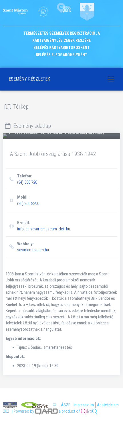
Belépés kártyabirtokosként (61, 47)
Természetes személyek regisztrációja (61, 33)
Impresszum (84, 405)
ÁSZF (65, 405)
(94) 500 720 (27, 179)
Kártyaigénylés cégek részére (61, 40)
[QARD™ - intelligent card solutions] (46, 411)
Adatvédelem (108, 405)
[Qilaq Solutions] (89, 411)
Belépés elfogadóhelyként (61, 54)
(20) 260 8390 (28, 200)
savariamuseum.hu (33, 246)
